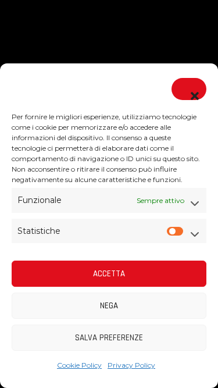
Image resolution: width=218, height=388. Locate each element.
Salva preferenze (109, 337)
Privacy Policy (131, 365)
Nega (109, 305)
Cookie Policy (79, 365)
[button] (188, 89)
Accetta (109, 273)
